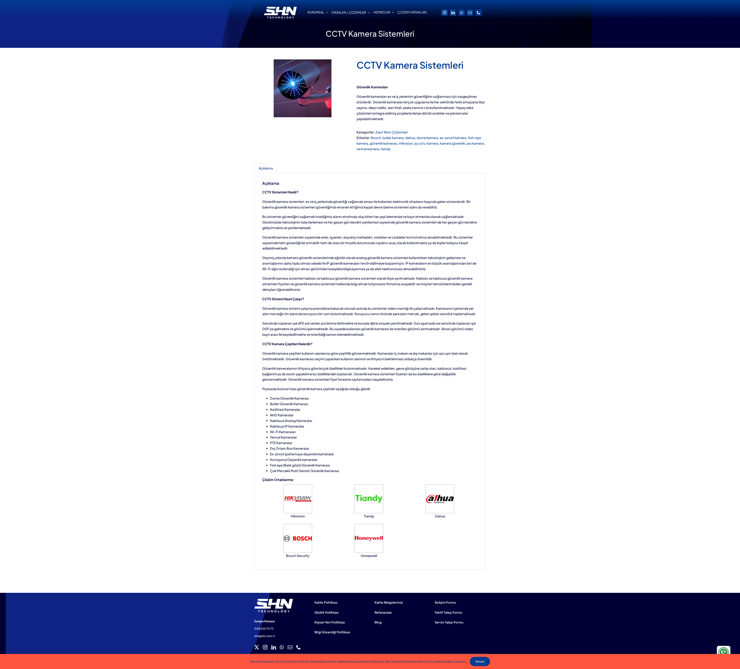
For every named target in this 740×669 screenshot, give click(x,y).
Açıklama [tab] (266, 168)
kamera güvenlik (452, 143)
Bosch (376, 138)
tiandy (385, 149)
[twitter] (256, 647)
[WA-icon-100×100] (723, 647)
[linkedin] (453, 12)
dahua (410, 138)
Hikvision (406, 143)
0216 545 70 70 (264, 628)
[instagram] (444, 12)
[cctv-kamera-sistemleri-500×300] (302, 88)
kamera (432, 143)
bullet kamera (393, 138)
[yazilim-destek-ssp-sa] (273, 600)
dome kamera (427, 138)
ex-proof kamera (453, 138)
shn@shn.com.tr (264, 636)
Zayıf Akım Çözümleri (391, 132)
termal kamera (368, 149)
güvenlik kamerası (384, 143)
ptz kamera (475, 143)
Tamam (479, 661)
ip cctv (420, 143)
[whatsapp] (461, 12)
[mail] (470, 12)
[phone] (478, 12)
